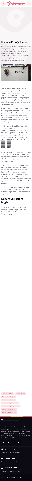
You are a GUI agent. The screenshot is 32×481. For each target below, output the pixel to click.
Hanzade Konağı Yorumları (9, 412)
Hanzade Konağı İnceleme (9, 409)
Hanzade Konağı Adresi (8, 396)
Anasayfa (4, 452)
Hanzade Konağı (20, 393)
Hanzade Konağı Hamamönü (9, 403)
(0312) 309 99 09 (7, 214)
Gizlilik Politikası (15, 452)
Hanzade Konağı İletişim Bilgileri (10, 406)
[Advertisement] (16, 23)
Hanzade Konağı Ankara (8, 399)
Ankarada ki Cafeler (7, 393)
